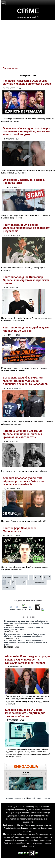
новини (18, 798)
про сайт (31, 798)
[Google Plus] (25, 609)
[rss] (44, 609)
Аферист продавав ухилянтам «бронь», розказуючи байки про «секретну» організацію (23, 481)
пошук (47, 798)
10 (13, 582)
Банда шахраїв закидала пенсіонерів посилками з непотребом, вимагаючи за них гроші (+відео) (27, 131)
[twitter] (19, 609)
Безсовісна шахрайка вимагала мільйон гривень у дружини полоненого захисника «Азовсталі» (25, 380)
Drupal (37, 807)
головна (9, 798)
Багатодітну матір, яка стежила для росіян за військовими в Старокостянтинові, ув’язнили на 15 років (25, 643)
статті (24, 798)
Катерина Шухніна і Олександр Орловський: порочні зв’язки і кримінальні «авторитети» (22, 434)
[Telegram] (38, 609)
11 (18, 582)
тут (38, 828)
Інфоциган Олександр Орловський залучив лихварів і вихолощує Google (27, 82)
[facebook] (12, 609)
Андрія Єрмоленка (42, 810)
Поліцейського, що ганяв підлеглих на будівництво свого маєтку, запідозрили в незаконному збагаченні (26, 622)
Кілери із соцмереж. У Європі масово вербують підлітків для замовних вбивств (25, 713)
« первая (7, 577)
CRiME (28, 11)
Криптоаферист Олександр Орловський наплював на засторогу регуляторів (26, 228)
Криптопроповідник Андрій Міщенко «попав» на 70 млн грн (26, 329)
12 (24, 582)
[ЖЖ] (31, 609)
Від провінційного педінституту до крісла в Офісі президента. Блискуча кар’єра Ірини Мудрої (27, 659)
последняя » (8, 587)
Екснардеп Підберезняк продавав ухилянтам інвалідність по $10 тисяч (23, 628)
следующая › (39, 582)
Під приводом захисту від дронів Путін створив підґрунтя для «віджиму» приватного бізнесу (24, 635)
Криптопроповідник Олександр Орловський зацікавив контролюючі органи (26, 280)
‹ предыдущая (20, 577)
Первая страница (11, 68)
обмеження (27, 822)
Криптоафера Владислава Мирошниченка (19, 530)
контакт (40, 798)
